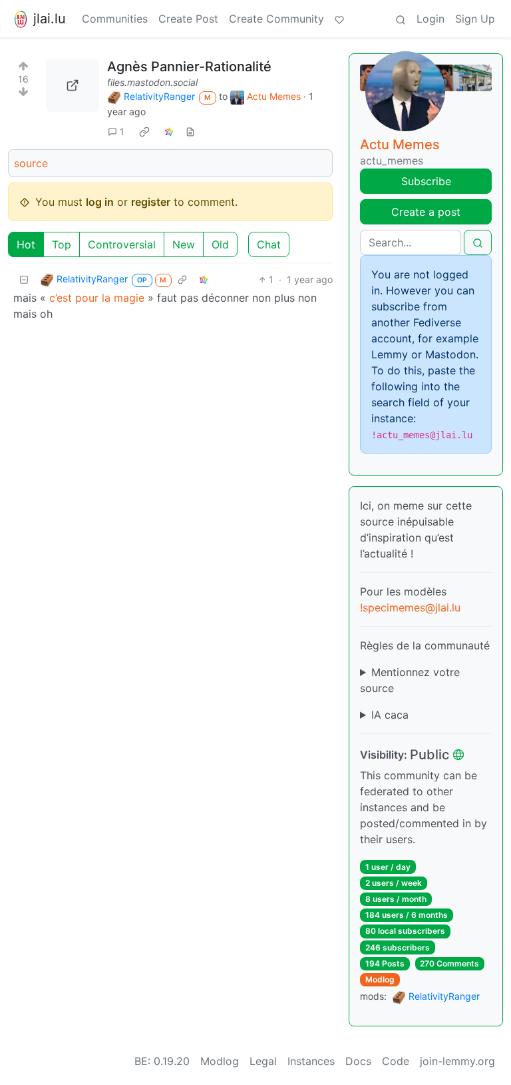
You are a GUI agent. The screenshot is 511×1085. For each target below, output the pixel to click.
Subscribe (426, 181)
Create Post (188, 18)
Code (395, 1061)
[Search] (400, 18)
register (150, 201)
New (183, 244)
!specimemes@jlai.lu (410, 607)
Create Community (276, 18)
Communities (115, 18)
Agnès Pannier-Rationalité (189, 67)
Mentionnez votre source (410, 680)
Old (220, 244)
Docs (358, 1061)
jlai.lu (49, 19)
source (31, 163)
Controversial (122, 244)
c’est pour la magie (96, 297)
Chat (269, 244)
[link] (144, 131)
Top (61, 244)
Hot (26, 244)
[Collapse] (24, 279)
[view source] (190, 131)
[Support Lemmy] (339, 18)
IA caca (390, 714)
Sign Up (475, 18)
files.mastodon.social (152, 82)
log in (100, 201)
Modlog (380, 979)
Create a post (425, 211)
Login (430, 18)
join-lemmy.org (457, 1061)
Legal (263, 1061)
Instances (311, 1061)
